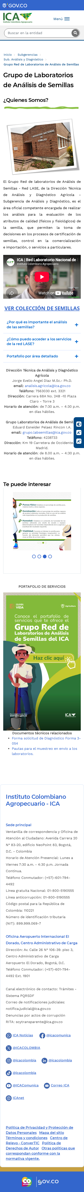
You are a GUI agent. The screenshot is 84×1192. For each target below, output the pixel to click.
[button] (34, 556)
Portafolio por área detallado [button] (32, 356)
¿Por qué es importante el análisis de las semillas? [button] (37, 324)
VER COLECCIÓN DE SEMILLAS (42, 308)
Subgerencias (27, 54)
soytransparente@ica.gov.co (39, 1022)
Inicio (8, 54)
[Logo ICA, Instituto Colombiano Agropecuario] (17, 18)
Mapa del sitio (51, 1133)
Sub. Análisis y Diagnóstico (23, 59)
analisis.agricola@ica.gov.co (48, 386)
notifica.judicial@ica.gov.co (28, 1009)
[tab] (42, 484)
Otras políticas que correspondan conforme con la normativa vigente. (40, 1153)
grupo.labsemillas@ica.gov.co (48, 432)
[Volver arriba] (75, 1163)
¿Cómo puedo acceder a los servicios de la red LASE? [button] (39, 341)
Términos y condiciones (26, 1138)
